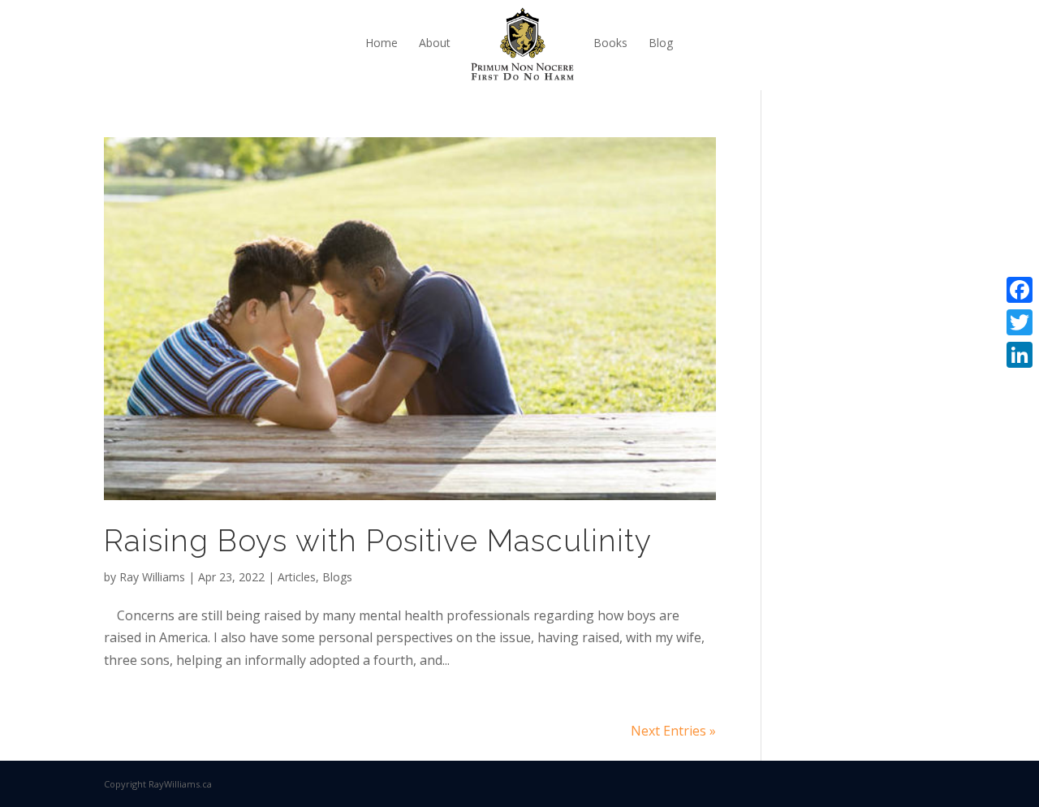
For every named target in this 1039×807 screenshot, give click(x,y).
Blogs (337, 577)
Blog (661, 42)
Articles (297, 577)
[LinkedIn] (1019, 355)
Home (381, 42)
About (435, 42)
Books (610, 42)
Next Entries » (673, 731)
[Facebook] (1019, 290)
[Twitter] (1019, 322)
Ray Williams (152, 577)
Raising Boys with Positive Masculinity (378, 541)
